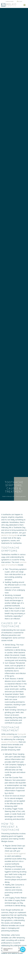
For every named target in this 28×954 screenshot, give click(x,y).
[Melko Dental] (8, 5)
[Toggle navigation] (24, 5)
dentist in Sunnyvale (9, 535)
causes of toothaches (9, 742)
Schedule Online (9, 1)
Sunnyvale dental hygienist (15, 853)
